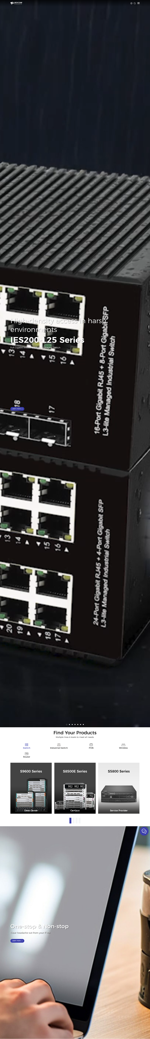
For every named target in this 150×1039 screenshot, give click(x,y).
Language (131, 3)
